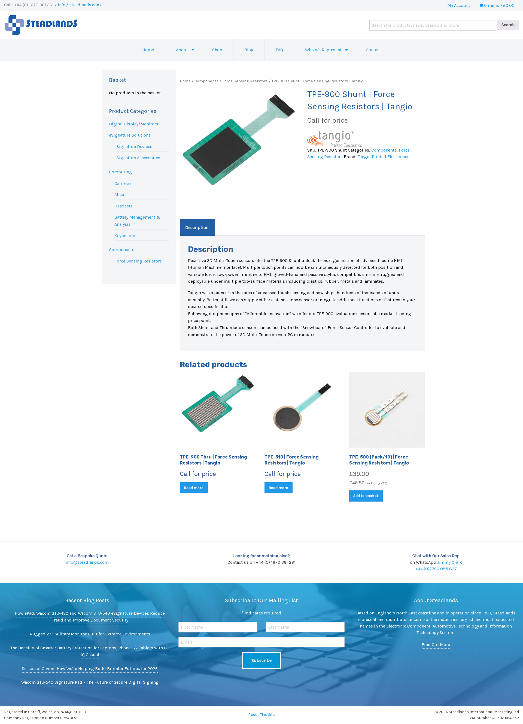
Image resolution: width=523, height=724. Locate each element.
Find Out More (436, 644)
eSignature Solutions (130, 135)
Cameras (123, 183)
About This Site (261, 714)
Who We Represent (323, 49)
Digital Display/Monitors (133, 123)
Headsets (123, 206)
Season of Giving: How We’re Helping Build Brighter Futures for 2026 (90, 668)
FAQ (279, 49)
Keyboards (124, 235)
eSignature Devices (133, 146)
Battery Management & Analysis (137, 221)
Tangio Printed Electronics (383, 156)
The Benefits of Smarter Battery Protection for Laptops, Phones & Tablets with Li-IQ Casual (89, 651)
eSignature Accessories (137, 157)
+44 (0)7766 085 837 (436, 568)
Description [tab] (196, 227)
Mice (119, 194)
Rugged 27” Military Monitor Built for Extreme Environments (90, 633)
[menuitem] (148, 50)
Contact (373, 49)
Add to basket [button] (365, 495)
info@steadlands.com (79, 4)
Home (148, 49)
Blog (249, 49)
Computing (120, 171)
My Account (458, 5)
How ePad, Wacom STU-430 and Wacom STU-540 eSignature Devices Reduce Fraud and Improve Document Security (90, 617)
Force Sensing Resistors (138, 261)
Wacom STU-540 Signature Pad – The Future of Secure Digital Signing (90, 682)
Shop (217, 49)
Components (121, 249)
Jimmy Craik (449, 562)
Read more (193, 487)
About (182, 49)
